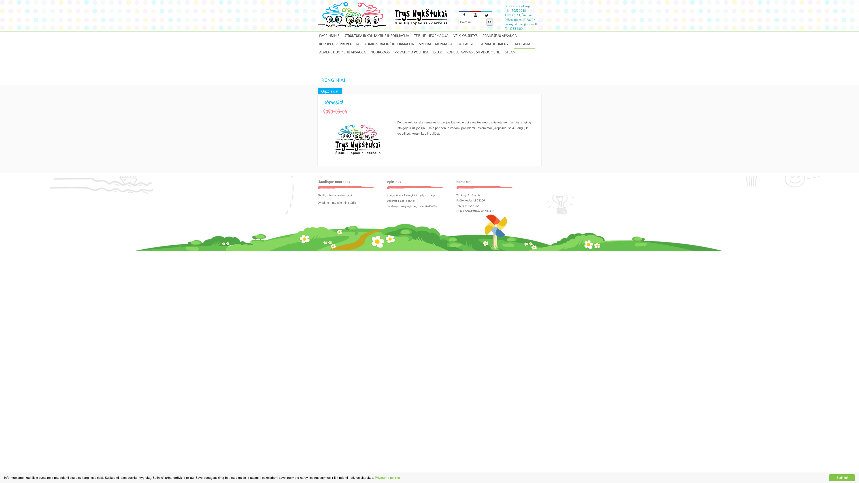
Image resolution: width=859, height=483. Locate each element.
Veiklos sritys (465, 35)
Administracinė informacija (389, 44)
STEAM (510, 52)
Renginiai (523, 44)
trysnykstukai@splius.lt (478, 211)
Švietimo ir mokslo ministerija (337, 202)
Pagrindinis (329, 35)
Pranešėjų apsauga (500, 35)
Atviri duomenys (495, 44)
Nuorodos (380, 52)
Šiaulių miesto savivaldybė (335, 195)
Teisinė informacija (431, 35)
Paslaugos (466, 44)
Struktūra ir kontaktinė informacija (376, 35)
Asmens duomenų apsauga (342, 52)
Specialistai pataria (436, 44)
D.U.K (437, 52)
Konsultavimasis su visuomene (473, 52)
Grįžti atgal (329, 91)
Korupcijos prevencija (339, 44)
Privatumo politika (411, 52)
